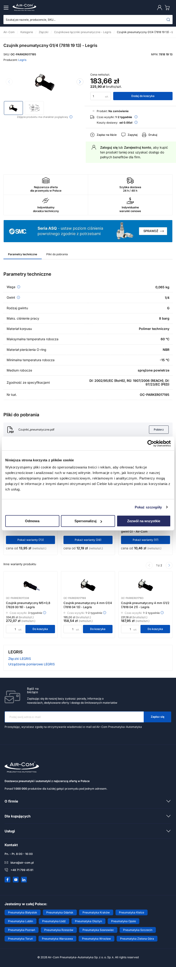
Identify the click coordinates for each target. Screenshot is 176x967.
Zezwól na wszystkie (143, 521)
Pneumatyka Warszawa (57, 938)
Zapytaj (133, 134)
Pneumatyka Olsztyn (88, 921)
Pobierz (159, 429)
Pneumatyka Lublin (20, 921)
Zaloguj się (109, 147)
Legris (22, 60)
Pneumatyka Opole (123, 921)
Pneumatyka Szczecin (137, 930)
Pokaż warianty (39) (88, 540)
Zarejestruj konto (137, 147)
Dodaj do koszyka (142, 96)
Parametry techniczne (22, 254)
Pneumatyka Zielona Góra (137, 938)
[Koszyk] (168, 7)
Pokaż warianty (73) (30, 540)
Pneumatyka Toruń (20, 938)
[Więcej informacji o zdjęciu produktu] (70, 116)
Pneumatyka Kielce (131, 912)
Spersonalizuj (85, 521)
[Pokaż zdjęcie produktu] (13, 108)
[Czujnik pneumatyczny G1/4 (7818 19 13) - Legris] (44, 82)
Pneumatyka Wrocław (96, 938)
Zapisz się (157, 716)
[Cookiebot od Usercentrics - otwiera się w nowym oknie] (151, 443)
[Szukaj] (168, 19)
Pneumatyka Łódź (54, 921)
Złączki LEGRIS (19, 659)
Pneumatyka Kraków (96, 912)
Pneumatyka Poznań (21, 930)
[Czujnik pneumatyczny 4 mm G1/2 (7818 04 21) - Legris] (145, 585)
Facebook (7, 880)
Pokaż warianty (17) (145, 540)
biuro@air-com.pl (22, 862)
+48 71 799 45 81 (22, 870)
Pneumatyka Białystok (22, 912)
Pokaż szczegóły (148, 507)
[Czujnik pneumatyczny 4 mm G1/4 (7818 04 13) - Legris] (88, 585)
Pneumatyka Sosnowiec (98, 930)
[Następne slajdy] (169, 565)
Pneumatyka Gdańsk (59, 912)
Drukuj (152, 134)
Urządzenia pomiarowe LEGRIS (31, 664)
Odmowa (32, 521)
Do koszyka (40, 629)
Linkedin (24, 880)
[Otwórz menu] (6, 7)
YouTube (16, 880)
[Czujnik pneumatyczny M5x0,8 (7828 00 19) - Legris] (30, 585)
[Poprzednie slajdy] (149, 565)
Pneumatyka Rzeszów (58, 930)
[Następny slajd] (80, 81)
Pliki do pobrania (57, 254)
